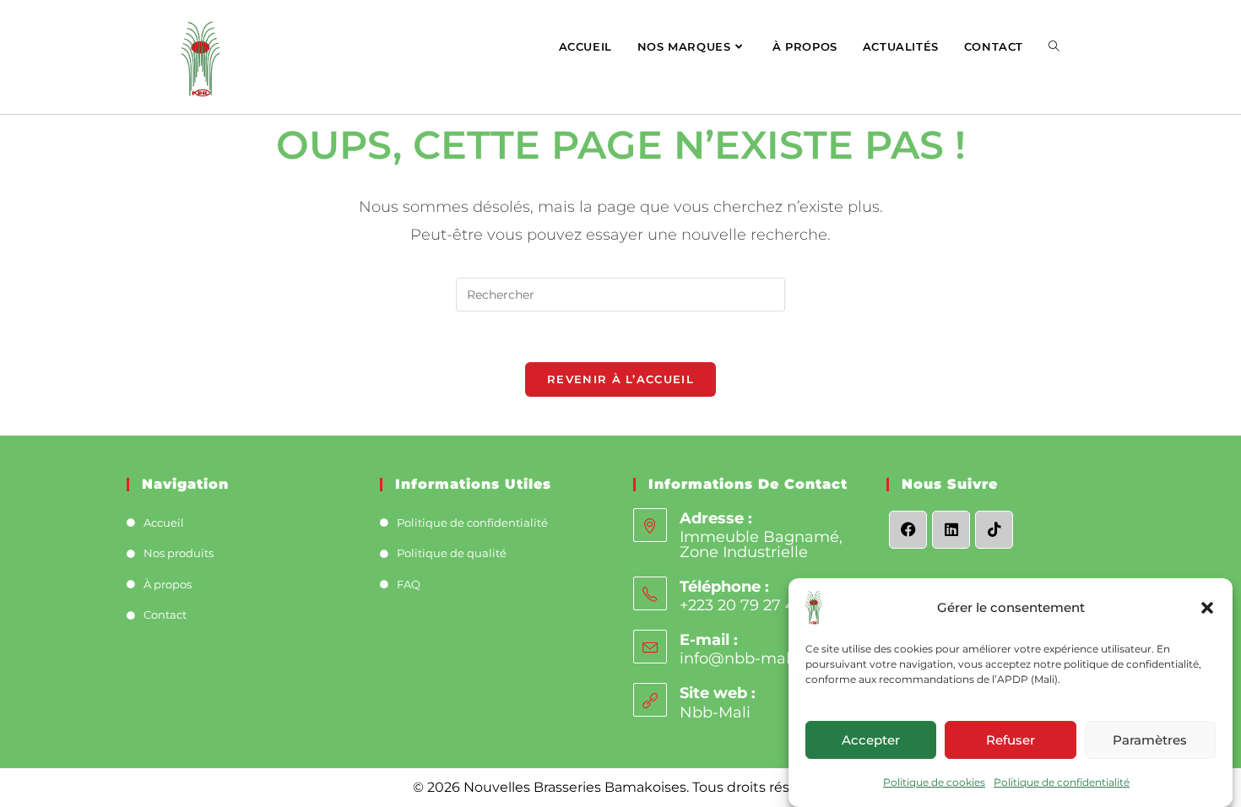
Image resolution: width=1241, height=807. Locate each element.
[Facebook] (908, 530)
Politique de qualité (452, 553)
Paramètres (1150, 739)
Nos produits (179, 553)
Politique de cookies (934, 782)
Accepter (871, 739)
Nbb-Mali (715, 712)
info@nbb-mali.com (756, 658)
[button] (1207, 607)
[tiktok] (994, 530)
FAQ (408, 584)
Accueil (164, 522)
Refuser (1010, 739)
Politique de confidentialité (1062, 782)
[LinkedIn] (951, 530)
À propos (168, 584)
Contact (165, 614)
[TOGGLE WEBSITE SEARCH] (1054, 46)
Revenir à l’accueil (620, 379)
